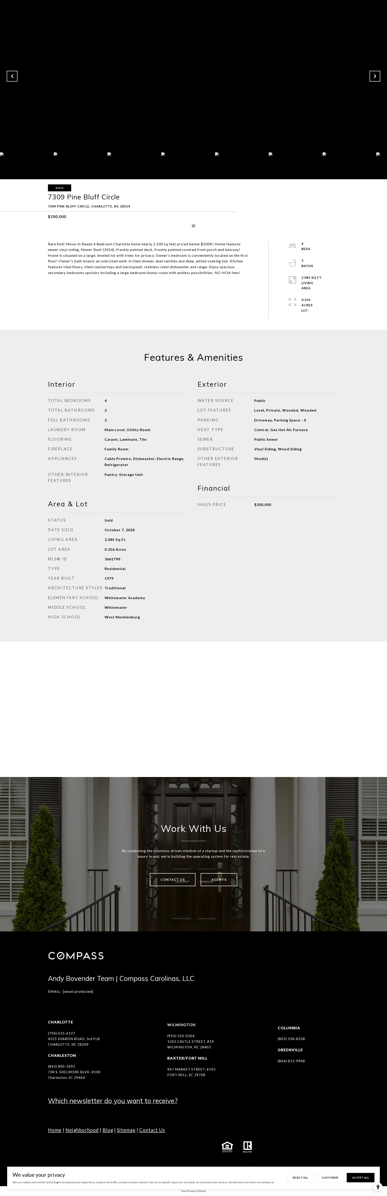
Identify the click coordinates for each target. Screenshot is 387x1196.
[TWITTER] (101, 1146)
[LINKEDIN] (77, 1146)
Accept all (360, 1177)
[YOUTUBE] (89, 1146)
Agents (218, 879)
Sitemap (126, 1130)
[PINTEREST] (138, 1146)
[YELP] (126, 1146)
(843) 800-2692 (61, 1066)
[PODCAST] (114, 1146)
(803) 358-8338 (291, 1039)
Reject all (300, 1177)
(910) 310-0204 (181, 1036)
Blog (108, 1130)
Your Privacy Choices (193, 1191)
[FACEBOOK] (52, 1146)
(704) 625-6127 (61, 1033)
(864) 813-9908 (291, 1061)
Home (55, 1130)
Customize (330, 1177)
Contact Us (173, 879)
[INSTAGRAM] (64, 1146)
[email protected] (78, 991)
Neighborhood (82, 1130)
